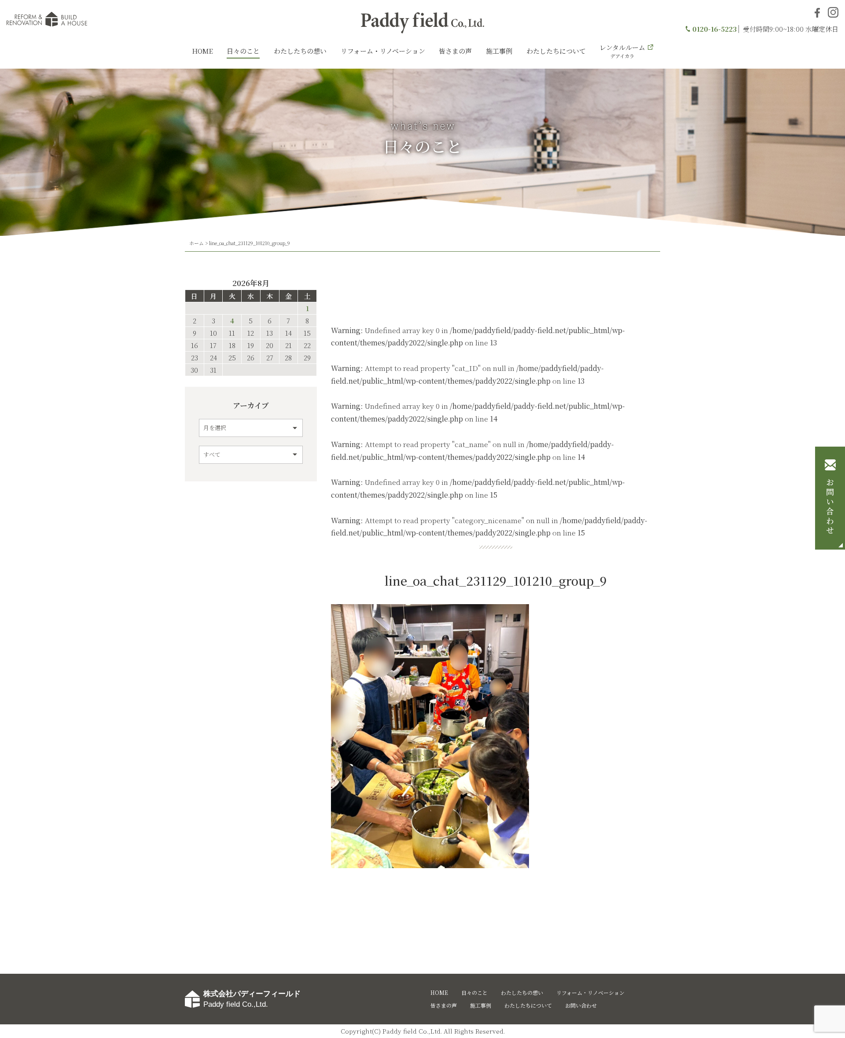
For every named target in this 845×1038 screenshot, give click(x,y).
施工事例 (499, 50)
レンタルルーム (622, 51)
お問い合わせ (830, 507)
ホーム (196, 242)
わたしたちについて (556, 50)
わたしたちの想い (300, 50)
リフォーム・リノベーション (383, 50)
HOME (202, 50)
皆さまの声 (455, 50)
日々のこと (243, 50)
